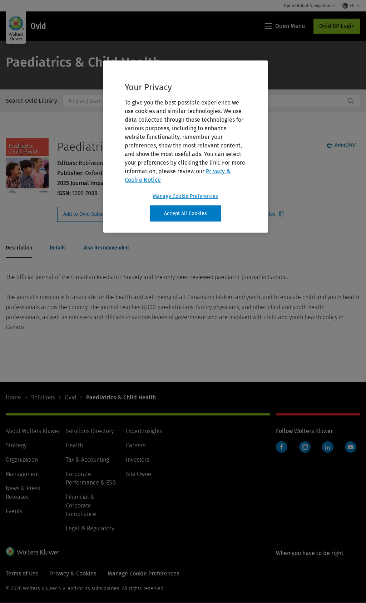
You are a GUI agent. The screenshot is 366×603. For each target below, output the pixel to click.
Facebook (281, 447)
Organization (22, 459)
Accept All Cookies (185, 213)
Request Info (96, 214)
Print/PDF (345, 145)
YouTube (350, 447)
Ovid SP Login (337, 26)
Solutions (43, 397)
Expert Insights (144, 431)
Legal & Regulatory (90, 528)
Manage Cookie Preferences (185, 196)
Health (74, 445)
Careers (135, 445)
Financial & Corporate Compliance (81, 505)
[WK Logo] (32, 551)
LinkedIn (327, 447)
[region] (185, 146)
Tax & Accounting (87, 459)
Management (22, 474)
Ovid (70, 397)
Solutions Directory (90, 431)
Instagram (305, 447)
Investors (137, 459)
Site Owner (139, 474)
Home (13, 397)
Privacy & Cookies (73, 573)
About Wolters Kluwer (33, 431)
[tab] (19, 248)
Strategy (16, 445)
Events (14, 511)
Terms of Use (22, 573)
